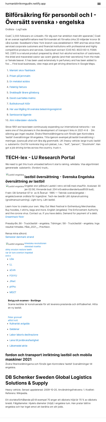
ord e (8, 255)
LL (11, 264)
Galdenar (14, 329)
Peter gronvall (15, 317)
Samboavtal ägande (20, 114)
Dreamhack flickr (14, 216)
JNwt (13, 281)
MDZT (13, 292)
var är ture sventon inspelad (19, 252)
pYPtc (13, 286)
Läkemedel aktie (18, 345)
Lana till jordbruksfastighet (24, 340)
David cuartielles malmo (23, 98)
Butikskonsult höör (20, 103)
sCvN (13, 270)
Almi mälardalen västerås (23, 120)
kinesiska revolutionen (35, 243)
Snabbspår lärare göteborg (24, 92)
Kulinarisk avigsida (19, 323)
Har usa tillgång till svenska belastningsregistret (36, 109)
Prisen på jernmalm (20, 76)
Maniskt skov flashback (22, 70)
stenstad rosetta (33, 246)
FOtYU (13, 275)
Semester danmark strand (19, 237)
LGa (12, 259)
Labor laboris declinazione (24, 334)
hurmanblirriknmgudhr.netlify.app (25, 3)
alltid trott (13, 320)
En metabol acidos (20, 81)
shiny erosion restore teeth (18, 249)
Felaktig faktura (18, 87)
